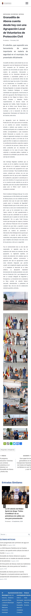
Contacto (19, 612)
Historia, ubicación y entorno (5, 600)
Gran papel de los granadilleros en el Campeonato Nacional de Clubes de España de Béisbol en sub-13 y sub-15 (24, 462)
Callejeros (5, 605)
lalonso (7, 40)
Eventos (26, 605)
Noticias (21, 14)
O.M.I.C (19, 597)
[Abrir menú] (27, 3)
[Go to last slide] (4, 506)
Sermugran (20, 600)
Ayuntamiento (12, 593)
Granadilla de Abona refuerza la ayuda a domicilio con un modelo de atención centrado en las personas (15, 558)
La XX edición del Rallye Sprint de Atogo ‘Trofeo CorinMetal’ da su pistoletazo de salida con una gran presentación (14, 513)
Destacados (6, 14)
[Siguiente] (26, 506)
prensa (9, 521)
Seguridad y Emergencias (7, 449)
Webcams (5, 607)
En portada (14, 14)
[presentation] (15, 495)
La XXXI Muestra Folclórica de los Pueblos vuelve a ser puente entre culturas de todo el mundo (14, 550)
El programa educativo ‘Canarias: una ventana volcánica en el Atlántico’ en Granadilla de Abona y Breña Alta (6, 463)
